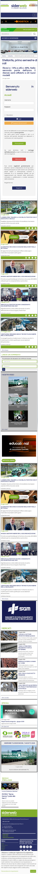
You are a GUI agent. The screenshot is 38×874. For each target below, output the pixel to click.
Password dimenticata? (19, 123)
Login (19, 119)
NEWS (2, 843)
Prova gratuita (19, 143)
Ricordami (9, 115)
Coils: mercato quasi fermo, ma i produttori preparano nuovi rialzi (27, 687)
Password (7, 107)
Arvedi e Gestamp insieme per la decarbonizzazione (18, 276)
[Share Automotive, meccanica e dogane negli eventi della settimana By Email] (26, 258)
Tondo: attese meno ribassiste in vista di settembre (25, 648)
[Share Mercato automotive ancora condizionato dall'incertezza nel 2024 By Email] (26, 315)
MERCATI (3, 846)
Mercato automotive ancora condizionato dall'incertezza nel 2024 (15, 305)
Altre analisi (5, 697)
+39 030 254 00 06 (8, 826)
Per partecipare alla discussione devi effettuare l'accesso (16, 358)
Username (7, 100)
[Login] (3, 369)
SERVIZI (3, 848)
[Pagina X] (30, 846)
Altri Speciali (5, 726)
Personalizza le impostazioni (9, 871)
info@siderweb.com (8, 827)
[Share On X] (32, 228)
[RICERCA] (34, 34)
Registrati (19, 188)
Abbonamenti (19, 159)
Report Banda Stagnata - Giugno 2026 (12, 721)
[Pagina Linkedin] (21, 846)
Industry (10, 56)
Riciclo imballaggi (7, 779)
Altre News (5, 350)
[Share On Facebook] (35, 228)
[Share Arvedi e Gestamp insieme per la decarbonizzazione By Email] (26, 286)
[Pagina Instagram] (24, 846)
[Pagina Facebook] (27, 846)
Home (4, 56)
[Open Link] (5, 4)
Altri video (5, 429)
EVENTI (2, 849)
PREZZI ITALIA (4, 845)
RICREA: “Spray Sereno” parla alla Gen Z (8, 796)
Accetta (33, 871)
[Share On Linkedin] (29, 228)
